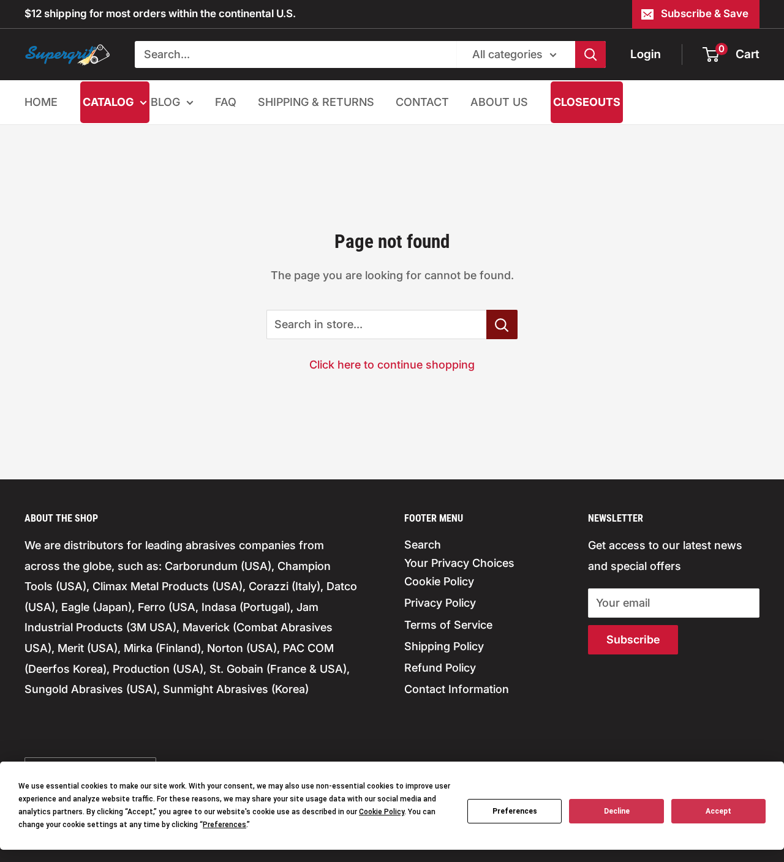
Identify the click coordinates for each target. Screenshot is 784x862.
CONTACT (422, 102)
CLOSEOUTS (586, 102)
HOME (41, 102)
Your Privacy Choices (459, 563)
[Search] (590, 54)
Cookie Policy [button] (381, 812)
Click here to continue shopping (392, 364)
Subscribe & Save (704, 13)
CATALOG (108, 102)
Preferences (514, 811)
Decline (617, 811)
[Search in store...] (502, 324)
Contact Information (456, 689)
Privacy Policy (440, 602)
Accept (718, 811)
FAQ (225, 102)
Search (422, 544)
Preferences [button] (224, 824)
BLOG (165, 102)
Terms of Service (448, 624)
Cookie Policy (439, 581)
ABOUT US (499, 102)
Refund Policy (440, 667)
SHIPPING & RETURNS (316, 102)
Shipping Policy (444, 646)
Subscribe (633, 639)
